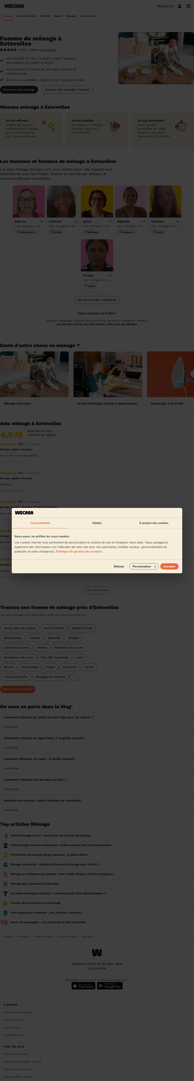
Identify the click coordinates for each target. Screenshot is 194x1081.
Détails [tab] (97, 523)
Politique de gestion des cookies (79, 551)
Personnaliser (142, 566)
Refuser (119, 566)
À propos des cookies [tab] (153, 523)
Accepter (169, 566)
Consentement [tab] (40, 523)
